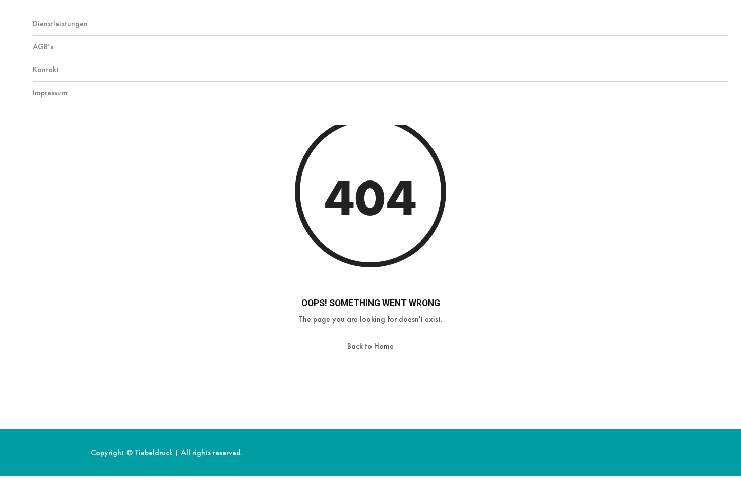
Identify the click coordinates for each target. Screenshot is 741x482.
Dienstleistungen (60, 23)
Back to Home (370, 346)
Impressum (50, 92)
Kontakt (46, 69)
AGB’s (43, 46)
